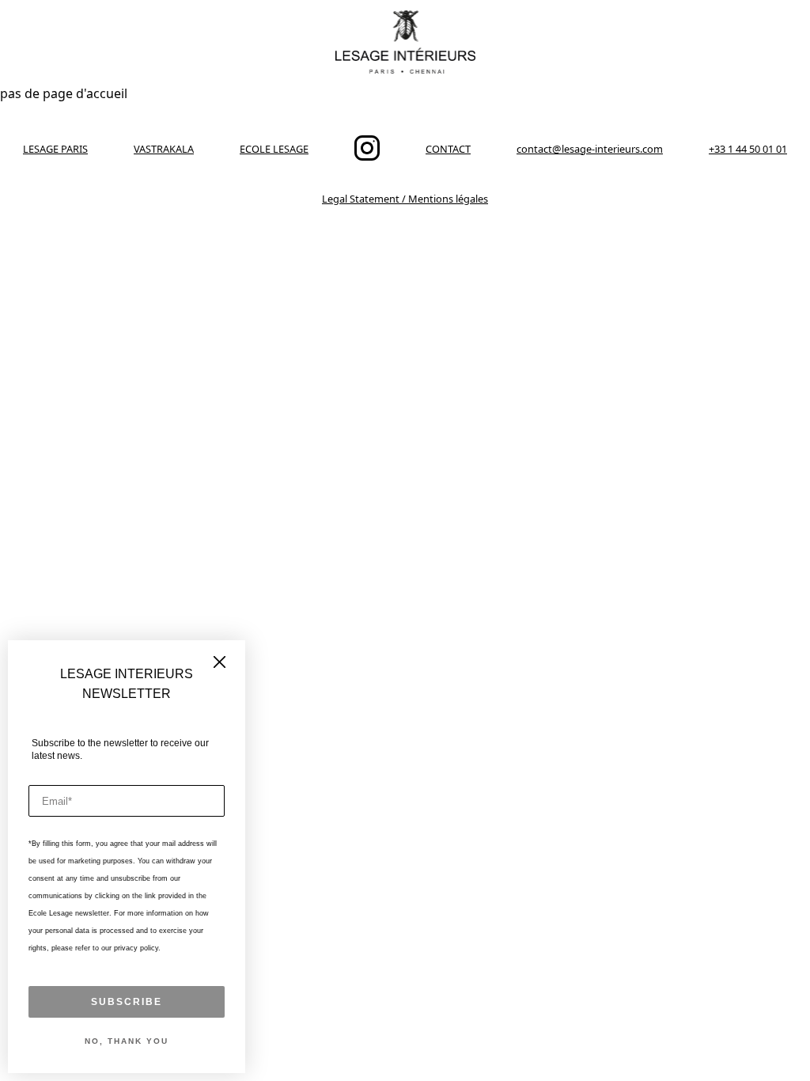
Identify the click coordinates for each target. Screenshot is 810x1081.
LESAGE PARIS (55, 149)
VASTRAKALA (164, 149)
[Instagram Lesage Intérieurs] (367, 157)
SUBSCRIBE (126, 1001)
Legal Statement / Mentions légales (405, 199)
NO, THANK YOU (126, 1041)
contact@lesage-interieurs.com (590, 149)
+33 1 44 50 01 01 (748, 149)
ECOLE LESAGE (274, 149)
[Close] (219, 663)
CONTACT (448, 149)
